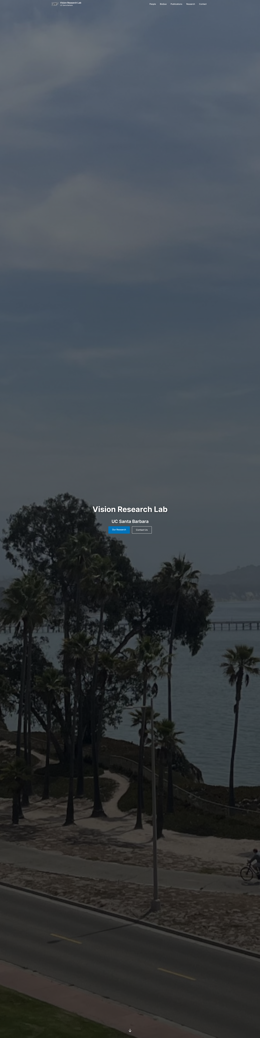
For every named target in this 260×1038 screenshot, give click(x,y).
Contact (203, 4)
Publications (176, 4)
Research (190, 4)
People (153, 4)
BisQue (163, 4)
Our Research (119, 529)
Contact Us (142, 529)
